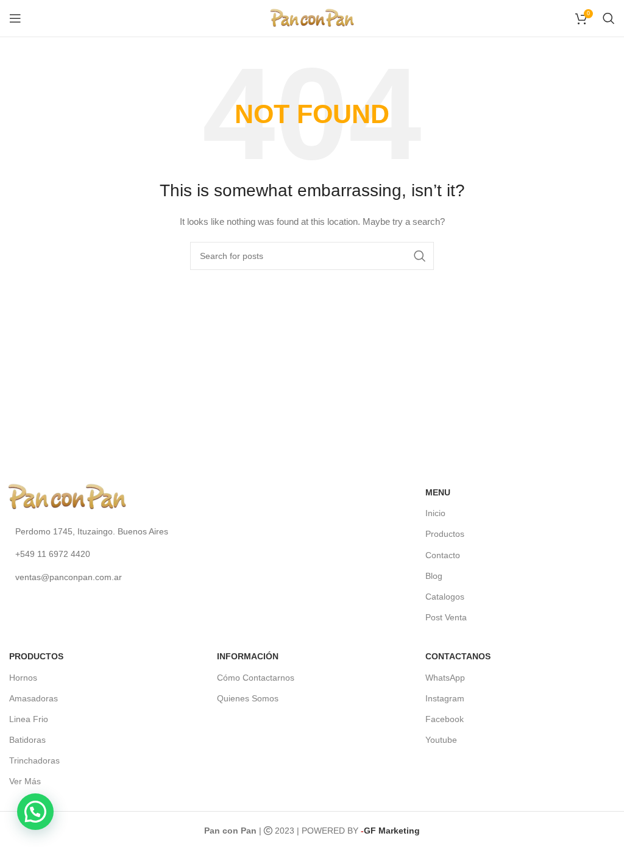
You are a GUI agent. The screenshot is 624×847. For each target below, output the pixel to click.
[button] (35, 811)
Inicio (435, 513)
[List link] (130, 531)
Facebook (444, 719)
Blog (433, 576)
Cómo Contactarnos (255, 677)
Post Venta (446, 617)
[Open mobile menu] (15, 18)
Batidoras (27, 740)
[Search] (609, 18)
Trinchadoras (34, 760)
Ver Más (25, 781)
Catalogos (444, 596)
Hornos (23, 677)
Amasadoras (33, 698)
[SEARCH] (420, 256)
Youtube (441, 740)
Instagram (444, 698)
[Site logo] (312, 18)
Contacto (442, 555)
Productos (444, 534)
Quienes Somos (247, 698)
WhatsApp (445, 677)
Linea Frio (28, 719)
